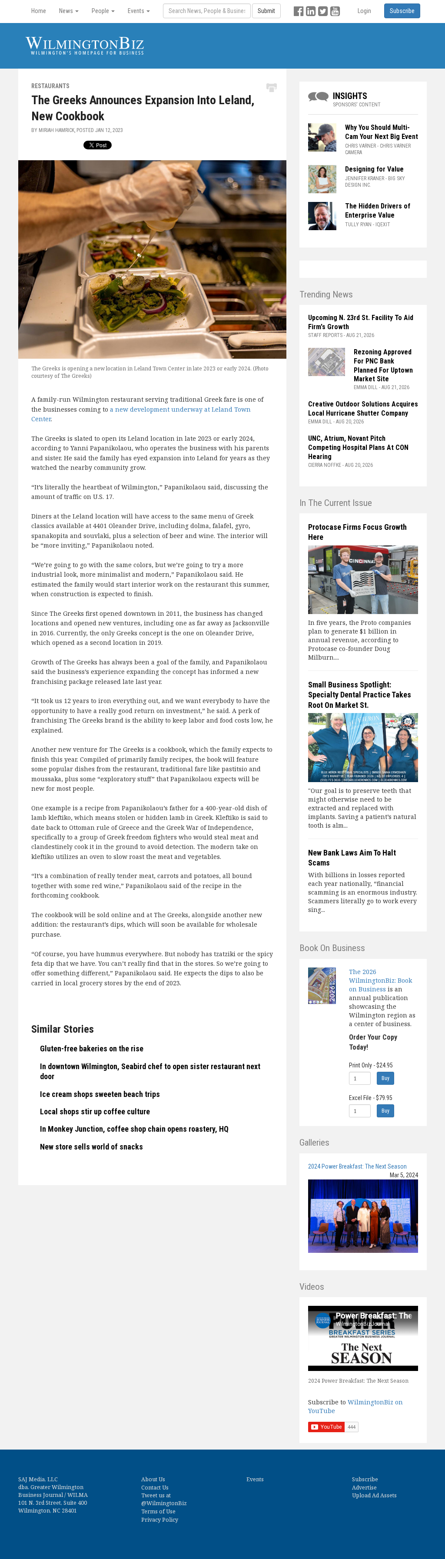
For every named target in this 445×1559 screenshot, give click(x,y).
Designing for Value (374, 169)
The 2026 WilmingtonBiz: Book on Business (380, 980)
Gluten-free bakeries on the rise (91, 1048)
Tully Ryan (358, 224)
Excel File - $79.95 (370, 1097)
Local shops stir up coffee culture (95, 1111)
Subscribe (365, 1479)
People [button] (101, 10)
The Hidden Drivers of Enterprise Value (377, 210)
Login (364, 10)
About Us (153, 1479)
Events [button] (137, 10)
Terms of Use (158, 1511)
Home (38, 10)
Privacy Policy (159, 1519)
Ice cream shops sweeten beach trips (100, 1094)
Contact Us (155, 1487)
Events (255, 1479)
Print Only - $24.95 (371, 1065)
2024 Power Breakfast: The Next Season (357, 1166)
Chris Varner (360, 146)
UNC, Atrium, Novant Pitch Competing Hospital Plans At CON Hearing (358, 447)
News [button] (66, 10)
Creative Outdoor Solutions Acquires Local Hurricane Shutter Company (363, 408)
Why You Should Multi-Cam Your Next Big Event (381, 132)
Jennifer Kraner (364, 178)
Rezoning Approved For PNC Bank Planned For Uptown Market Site (383, 365)
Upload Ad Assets (374, 1495)
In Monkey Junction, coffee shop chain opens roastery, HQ (134, 1128)
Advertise (364, 1487)
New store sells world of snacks (91, 1146)
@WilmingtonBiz (164, 1503)
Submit (266, 10)
